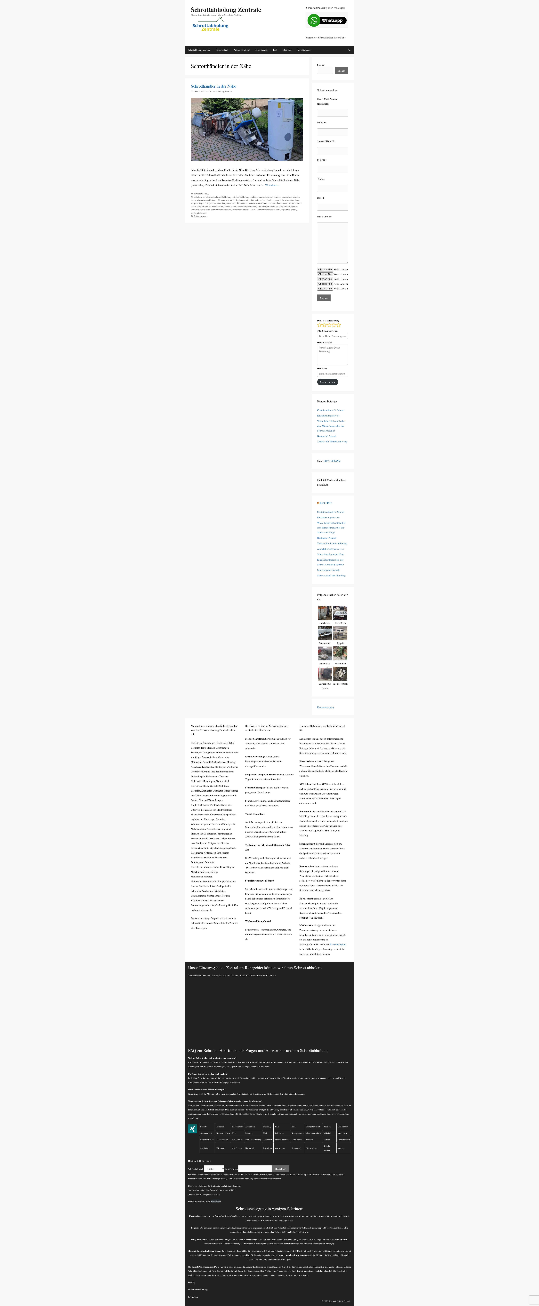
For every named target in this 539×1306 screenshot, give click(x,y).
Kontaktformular (304, 49)
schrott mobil (284, 206)
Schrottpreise (222, 1139)
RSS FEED (326, 503)
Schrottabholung (201, 193)
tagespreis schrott (198, 212)
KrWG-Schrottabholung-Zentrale (199, 1201)
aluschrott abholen (272, 196)
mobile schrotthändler (268, 206)
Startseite (310, 37)
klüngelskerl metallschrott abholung (253, 203)
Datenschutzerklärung (197, 1289)
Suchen (321, 64)
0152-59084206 (333, 461)
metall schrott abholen (292, 203)
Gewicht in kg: (231, 1168)
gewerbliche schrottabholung (286, 200)
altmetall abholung (223, 196)
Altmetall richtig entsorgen (330, 548)
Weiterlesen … (272, 185)
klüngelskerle (276, 203)
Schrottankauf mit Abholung (331, 575)
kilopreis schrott (229, 203)
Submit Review (327, 381)
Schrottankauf (222, 49)
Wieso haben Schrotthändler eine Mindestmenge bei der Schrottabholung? (331, 425)
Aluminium (250, 1126)
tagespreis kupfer (288, 209)
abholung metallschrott (204, 196)
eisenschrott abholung (207, 200)
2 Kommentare (200, 216)
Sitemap (191, 1282)
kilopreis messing (213, 203)
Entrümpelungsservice (328, 415)
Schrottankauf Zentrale (328, 570)
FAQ (275, 49)
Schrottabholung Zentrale (226, 9)
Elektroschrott (312, 1148)
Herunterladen (216, 1201)
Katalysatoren (298, 1133)
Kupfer (341, 1148)
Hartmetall (249, 1148)
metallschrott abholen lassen (224, 206)
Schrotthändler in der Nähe (213, 86)
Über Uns (287, 49)
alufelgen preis (257, 196)
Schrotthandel (261, 49)
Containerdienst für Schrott (330, 410)
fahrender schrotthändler (261, 200)
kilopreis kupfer (198, 203)
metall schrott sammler (201, 206)
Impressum (193, 1296)
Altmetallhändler (278, 1275)
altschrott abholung (241, 196)
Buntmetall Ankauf (326, 436)
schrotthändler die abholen (243, 209)
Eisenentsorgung (325, 707)
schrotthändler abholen (221, 209)
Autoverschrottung (242, 49)
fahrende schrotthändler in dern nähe (234, 200)
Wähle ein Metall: (195, 1168)
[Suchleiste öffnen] (349, 50)
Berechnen (280, 1168)
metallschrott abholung (247, 206)
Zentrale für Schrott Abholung (332, 441)
